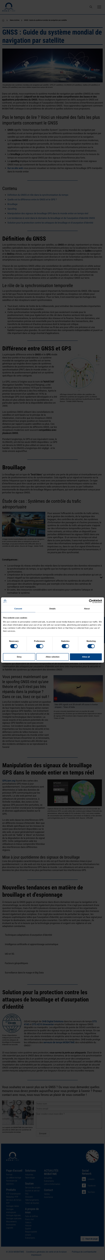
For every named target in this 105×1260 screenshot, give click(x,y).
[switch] (39, 646)
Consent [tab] (18, 609)
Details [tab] (52, 609)
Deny (19, 657)
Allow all (86, 657)
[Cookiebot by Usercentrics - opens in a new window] (91, 601)
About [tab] (87, 609)
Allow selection (52, 657)
